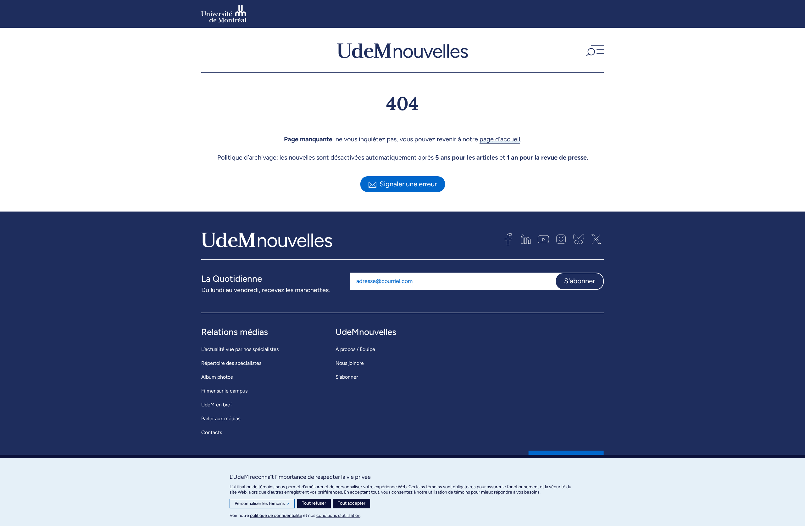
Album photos (217, 377)
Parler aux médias (220, 418)
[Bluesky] (578, 239)
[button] (594, 50)
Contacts (211, 432)
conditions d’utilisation (338, 515)
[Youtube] (543, 239)
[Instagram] (561, 239)
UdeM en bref (216, 405)
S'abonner (579, 281)
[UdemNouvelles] (402, 50)
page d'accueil (500, 139)
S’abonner (347, 377)
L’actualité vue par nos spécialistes (240, 349)
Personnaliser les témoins (262, 503)
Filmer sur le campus (224, 391)
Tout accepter (351, 503)
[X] (596, 239)
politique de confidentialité (276, 515)
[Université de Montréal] (224, 14)
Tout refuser (314, 503)
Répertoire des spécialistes (231, 363)
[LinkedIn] (525, 239)
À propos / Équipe (355, 349)
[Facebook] (508, 239)
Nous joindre (350, 363)
